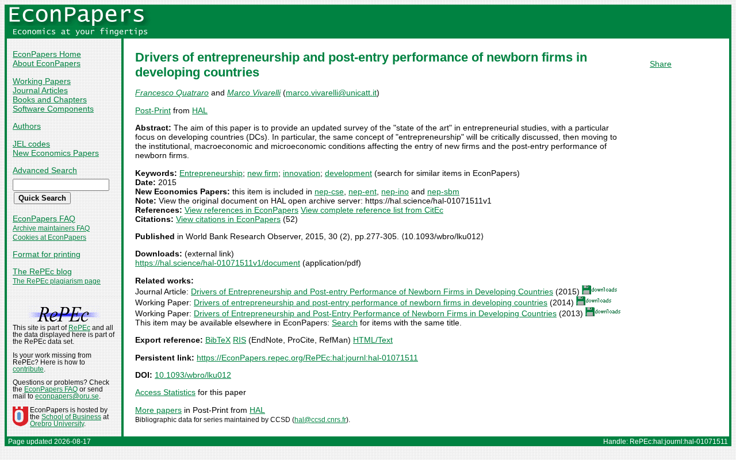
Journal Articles (40, 90)
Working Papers (42, 81)
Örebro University (57, 423)
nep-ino (395, 191)
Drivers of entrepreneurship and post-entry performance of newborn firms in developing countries (370, 302)
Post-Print (153, 110)
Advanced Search (45, 170)
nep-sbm (443, 191)
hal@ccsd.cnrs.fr (320, 419)
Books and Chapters (50, 99)
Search (345, 322)
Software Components (53, 108)
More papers (158, 410)
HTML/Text (373, 339)
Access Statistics (165, 392)
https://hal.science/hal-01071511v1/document (217, 262)
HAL (200, 110)
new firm (262, 173)
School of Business (71, 416)
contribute (28, 369)
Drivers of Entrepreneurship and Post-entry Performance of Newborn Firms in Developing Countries (372, 291)
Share (661, 63)
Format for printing (46, 254)
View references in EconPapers (241, 209)
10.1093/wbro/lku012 (193, 374)
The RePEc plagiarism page (57, 281)
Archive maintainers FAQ (51, 228)
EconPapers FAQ (44, 218)
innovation (301, 173)
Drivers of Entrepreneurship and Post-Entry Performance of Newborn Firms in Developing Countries (375, 313)
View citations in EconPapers (228, 219)
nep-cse (329, 191)
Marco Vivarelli (254, 92)
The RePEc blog (42, 271)
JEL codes (31, 143)
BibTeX (218, 339)
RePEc (79, 327)
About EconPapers (46, 63)
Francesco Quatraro (172, 92)
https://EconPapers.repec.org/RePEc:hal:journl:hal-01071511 (307, 357)
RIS (239, 339)
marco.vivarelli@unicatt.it (331, 92)
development (348, 173)
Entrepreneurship (211, 173)
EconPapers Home (47, 54)
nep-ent (362, 191)
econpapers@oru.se (67, 396)
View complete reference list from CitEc (372, 209)
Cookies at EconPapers (49, 237)
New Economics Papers (56, 153)
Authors (27, 126)
